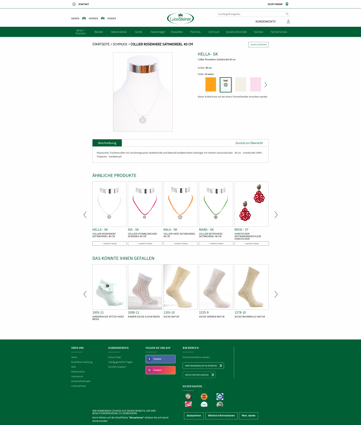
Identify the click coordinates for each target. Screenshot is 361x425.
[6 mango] (210, 84)
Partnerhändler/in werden (196, 357)
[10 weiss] (225, 85)
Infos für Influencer (197, 374)
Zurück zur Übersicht (258, 44)
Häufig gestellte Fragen (120, 362)
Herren (93, 18)
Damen (75, 18)
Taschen (258, 32)
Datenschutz (78, 371)
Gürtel (138, 32)
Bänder (99, 32)
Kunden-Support (117, 366)
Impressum (77, 376)
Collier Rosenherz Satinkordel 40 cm (162, 44)
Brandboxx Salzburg (81, 362)
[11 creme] (240, 84)
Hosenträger (157, 32)
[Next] (265, 84)
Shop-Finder (114, 357)
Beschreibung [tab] (107, 143)
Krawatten (177, 32)
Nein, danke (248, 416)
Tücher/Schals (278, 32)
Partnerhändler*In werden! (201, 365)
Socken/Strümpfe (236, 32)
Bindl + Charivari (80, 32)
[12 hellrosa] (255, 84)
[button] (143, 92)
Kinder (111, 18)
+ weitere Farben (109, 243)
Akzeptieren (194, 416)
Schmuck (213, 32)
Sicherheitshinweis (80, 381)
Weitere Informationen (221, 416)
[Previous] (85, 215)
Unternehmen (78, 386)
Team (74, 357)
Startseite (101, 44)
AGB (73, 366)
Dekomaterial (119, 32)
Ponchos (195, 32)
